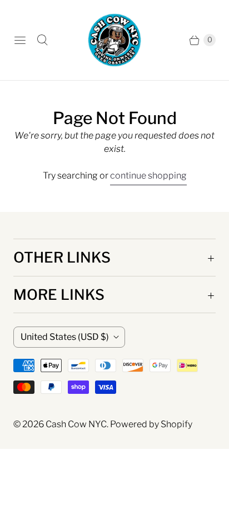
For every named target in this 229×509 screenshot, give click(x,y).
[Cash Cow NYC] (114, 40)
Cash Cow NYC (76, 424)
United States (65, 337)
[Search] (42, 40)
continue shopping (148, 175)
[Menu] (20, 40)
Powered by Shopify (151, 424)
